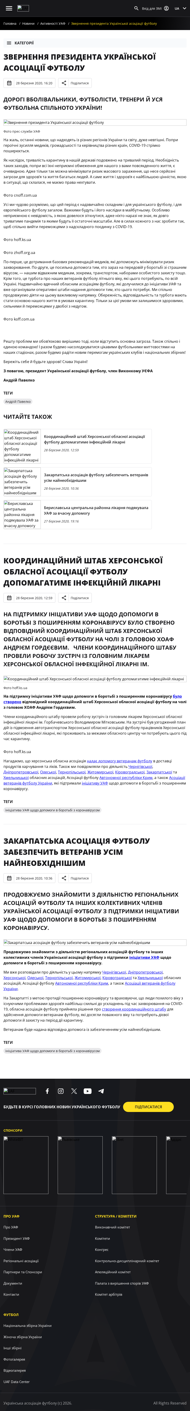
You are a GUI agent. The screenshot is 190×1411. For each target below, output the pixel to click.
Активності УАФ (52, 23)
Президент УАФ (16, 1238)
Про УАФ (11, 1216)
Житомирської (100, 772)
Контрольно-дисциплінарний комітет (127, 1260)
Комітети (102, 1238)
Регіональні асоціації (21, 1260)
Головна (9, 23)
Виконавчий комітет (112, 1227)
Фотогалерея (14, 1359)
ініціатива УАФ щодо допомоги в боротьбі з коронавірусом (52, 810)
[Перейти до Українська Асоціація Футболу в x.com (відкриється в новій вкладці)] (74, 1091)
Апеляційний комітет (113, 1272)
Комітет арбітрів (108, 1294)
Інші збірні (12, 1348)
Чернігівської (140, 766)
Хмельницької (16, 777)
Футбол (11, 1314)
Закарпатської (159, 772)
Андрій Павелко (18, 401)
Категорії (24, 43)
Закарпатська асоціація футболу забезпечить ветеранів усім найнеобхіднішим (76, 852)
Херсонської (14, 977)
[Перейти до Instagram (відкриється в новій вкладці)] (61, 1091)
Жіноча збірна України (22, 1337)
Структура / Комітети (115, 1216)
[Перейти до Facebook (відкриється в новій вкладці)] (47, 1091)
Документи (12, 1283)
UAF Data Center (16, 1381)
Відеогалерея (14, 1370)
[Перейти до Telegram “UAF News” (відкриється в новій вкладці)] (101, 1091)
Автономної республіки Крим (125, 777)
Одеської (48, 772)
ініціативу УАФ (95, 783)
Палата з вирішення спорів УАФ (122, 1283)
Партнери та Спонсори (22, 1272)
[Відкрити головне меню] (9, 8)
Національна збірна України (27, 1325)
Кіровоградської (130, 772)
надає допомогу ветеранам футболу (119, 761)
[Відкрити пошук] (136, 8)
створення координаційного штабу (134, 1009)
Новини (28, 23)
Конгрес (101, 1249)
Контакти (11, 1294)
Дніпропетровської (20, 772)
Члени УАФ (12, 1249)
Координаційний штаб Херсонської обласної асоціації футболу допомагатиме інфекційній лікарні (83, 572)
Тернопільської (72, 772)
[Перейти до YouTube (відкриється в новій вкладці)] (88, 1091)
